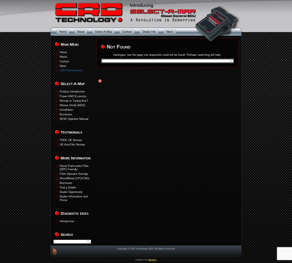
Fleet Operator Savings (74, 173)
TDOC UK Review (71, 140)
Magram (152, 260)
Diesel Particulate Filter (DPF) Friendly (74, 167)
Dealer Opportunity (71, 192)
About (80, 31)
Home (63, 31)
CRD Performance (71, 70)
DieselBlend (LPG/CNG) (74, 178)
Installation (66, 109)
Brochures (66, 114)
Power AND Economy (73, 96)
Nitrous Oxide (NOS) (72, 105)
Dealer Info (149, 31)
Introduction (67, 221)
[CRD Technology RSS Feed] (54, 251)
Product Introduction (72, 91)
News (169, 31)
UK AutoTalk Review (72, 144)
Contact (127, 31)
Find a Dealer (68, 187)
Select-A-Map (103, 31)
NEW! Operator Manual (74, 118)
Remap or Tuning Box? (74, 100)
